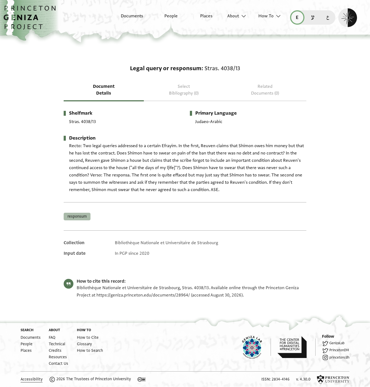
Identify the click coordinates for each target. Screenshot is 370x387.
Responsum (77, 216)
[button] (31, 20)
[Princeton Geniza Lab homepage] (256, 347)
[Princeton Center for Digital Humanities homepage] (296, 347)
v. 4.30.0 (303, 379)
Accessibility (32, 379)
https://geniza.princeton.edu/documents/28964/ (143, 295)
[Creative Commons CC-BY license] (141, 379)
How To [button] (266, 16)
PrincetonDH (339, 350)
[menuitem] (127, 19)
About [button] (233, 16)
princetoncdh (339, 357)
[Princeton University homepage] (333, 379)
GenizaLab (337, 343)
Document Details (104, 90)
